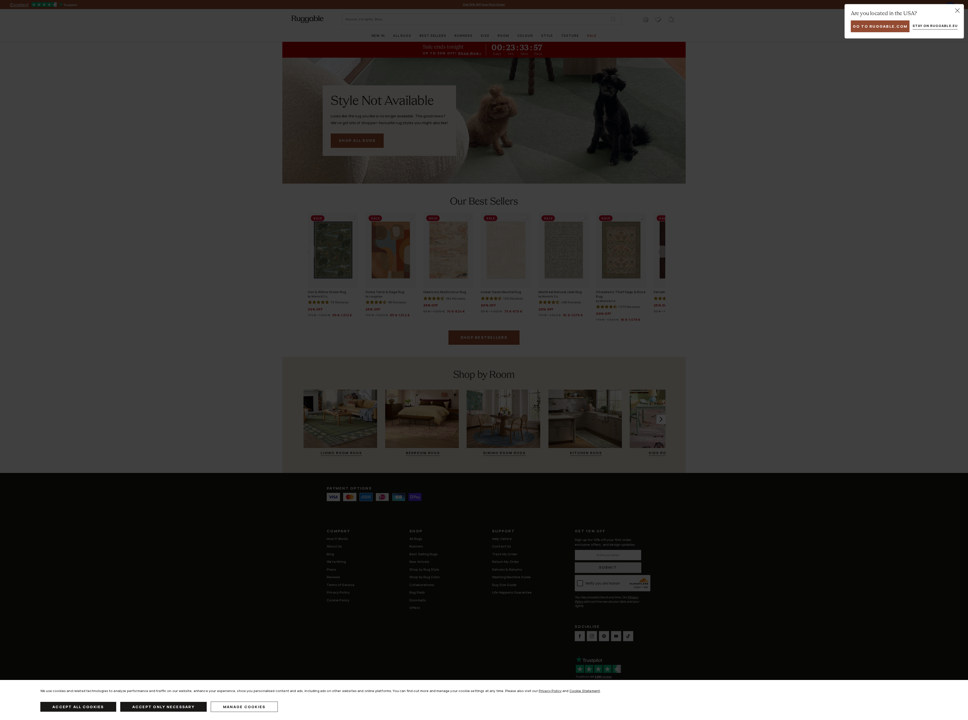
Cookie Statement (584, 691)
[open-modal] (957, 10)
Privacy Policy (550, 691)
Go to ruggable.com (880, 26)
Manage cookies (244, 706)
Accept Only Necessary (163, 706)
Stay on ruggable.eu (935, 25)
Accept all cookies (78, 706)
